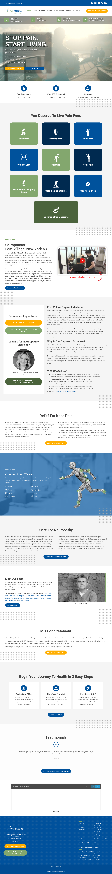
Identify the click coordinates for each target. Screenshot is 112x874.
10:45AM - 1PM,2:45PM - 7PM (98, 824)
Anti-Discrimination (34, 869)
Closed (96, 842)
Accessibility (23, 869)
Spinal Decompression (27, 596)
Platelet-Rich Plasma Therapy (15, 598)
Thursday (82, 834)
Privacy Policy (69, 869)
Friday (81, 838)
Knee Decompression (43, 596)
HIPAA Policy (60, 869)
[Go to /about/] (88, 92)
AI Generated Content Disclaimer (56, 871)
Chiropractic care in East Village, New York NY (20, 255)
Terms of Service (80, 869)
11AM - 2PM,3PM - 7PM (97, 856)
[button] (15, 288)
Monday (82, 823)
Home (29, 11)
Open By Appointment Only (100, 839)
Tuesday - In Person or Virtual (86, 852)
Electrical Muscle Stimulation (35, 598)
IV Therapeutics (59, 11)
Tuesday (82, 827)
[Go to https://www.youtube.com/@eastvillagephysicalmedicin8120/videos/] (99, 3)
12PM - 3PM (97, 859)
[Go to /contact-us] (24, 695)
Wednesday (83, 830)
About (35, 11)
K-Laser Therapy (23, 600)
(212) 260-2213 (15, 841)
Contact (79, 11)
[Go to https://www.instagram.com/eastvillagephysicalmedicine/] (95, 3)
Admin (16, 869)
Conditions (70, 11)
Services (49, 11)
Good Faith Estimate (92, 869)
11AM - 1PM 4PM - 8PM (97, 852)
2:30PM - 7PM (97, 827)
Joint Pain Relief (14, 596)
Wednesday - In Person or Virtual (86, 856)
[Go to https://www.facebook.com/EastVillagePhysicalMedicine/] (92, 3)
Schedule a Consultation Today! (65, 392)
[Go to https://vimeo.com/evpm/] (102, 3)
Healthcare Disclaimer (48, 869)
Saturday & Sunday (85, 842)
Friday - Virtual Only (86, 859)
